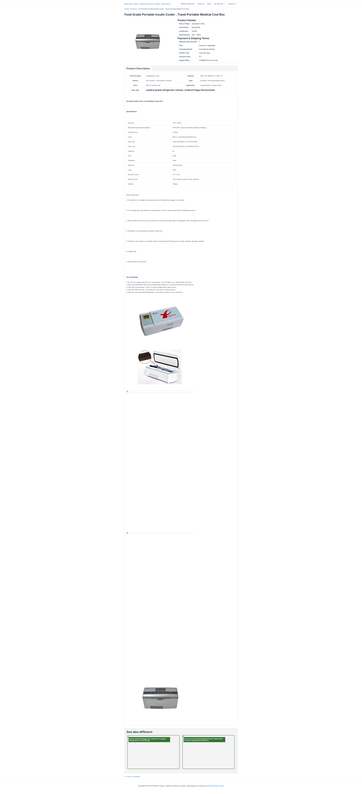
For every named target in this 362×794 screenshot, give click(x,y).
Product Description (138, 68)
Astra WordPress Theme (215, 786)
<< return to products (132, 776)
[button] (224, 4)
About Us (201, 4)
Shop (209, 4)
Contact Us (232, 4)
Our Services (218, 4)
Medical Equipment (188, 4)
